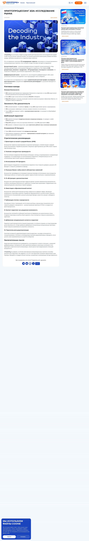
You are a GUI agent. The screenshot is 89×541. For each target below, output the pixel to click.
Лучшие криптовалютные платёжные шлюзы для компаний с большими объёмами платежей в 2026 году (72, 93)
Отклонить (23, 536)
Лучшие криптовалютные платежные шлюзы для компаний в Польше (72, 28)
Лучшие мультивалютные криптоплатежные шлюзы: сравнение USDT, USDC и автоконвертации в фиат (72, 60)
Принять (9, 536)
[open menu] (85, 2)
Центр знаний (54, 17)
